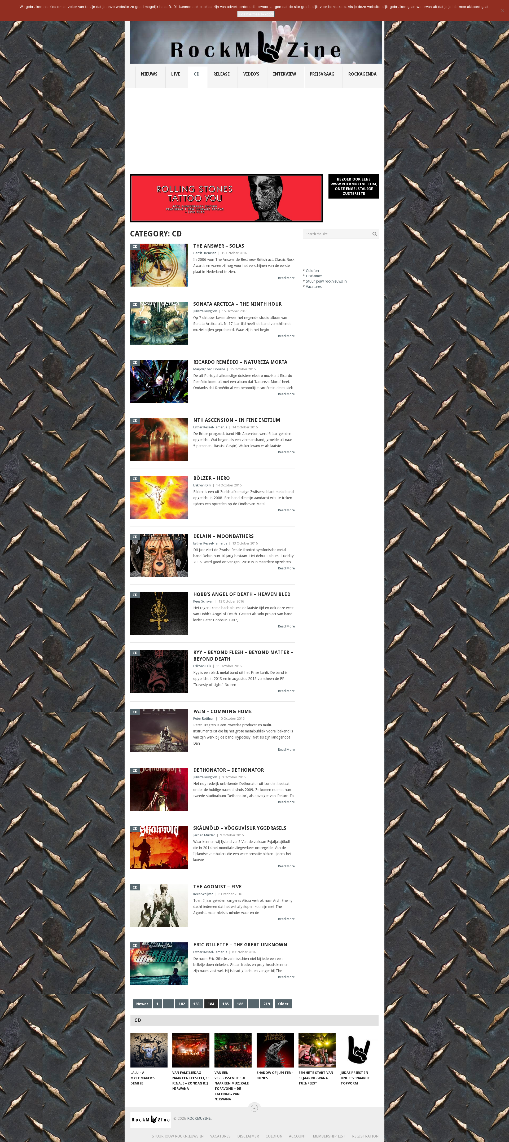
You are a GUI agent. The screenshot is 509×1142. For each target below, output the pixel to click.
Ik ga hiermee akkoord (256, 14)
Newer (142, 1004)
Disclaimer (314, 276)
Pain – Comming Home (222, 711)
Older (283, 1004)
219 (267, 1004)
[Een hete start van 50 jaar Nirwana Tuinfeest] (317, 1050)
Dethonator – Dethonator (228, 770)
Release (221, 74)
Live (175, 74)
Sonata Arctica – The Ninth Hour (237, 304)
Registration (365, 1136)
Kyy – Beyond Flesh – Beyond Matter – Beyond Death (243, 655)
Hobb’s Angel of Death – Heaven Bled (242, 594)
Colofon (312, 271)
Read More (286, 278)
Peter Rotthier (203, 719)
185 (225, 1004)
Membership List (329, 1136)
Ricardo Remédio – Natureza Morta (240, 362)
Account (297, 1136)
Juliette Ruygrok (205, 311)
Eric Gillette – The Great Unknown (240, 944)
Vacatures (314, 286)
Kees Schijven (203, 601)
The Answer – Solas (219, 246)
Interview (284, 74)
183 (196, 1004)
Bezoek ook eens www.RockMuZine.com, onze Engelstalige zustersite (354, 186)
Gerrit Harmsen (204, 253)
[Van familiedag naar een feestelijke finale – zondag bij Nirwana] (190, 1050)
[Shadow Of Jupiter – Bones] (275, 1050)
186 (240, 1004)
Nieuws (149, 74)
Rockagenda (362, 74)
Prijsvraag (322, 74)
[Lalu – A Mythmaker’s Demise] (149, 1050)
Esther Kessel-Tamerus (210, 427)
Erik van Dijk (202, 485)
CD (197, 74)
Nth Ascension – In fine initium (236, 420)
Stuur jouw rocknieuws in (326, 281)
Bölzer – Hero (211, 478)
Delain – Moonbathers (223, 536)
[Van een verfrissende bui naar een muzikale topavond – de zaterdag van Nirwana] (233, 1050)
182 (182, 1004)
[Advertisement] (254, 128)
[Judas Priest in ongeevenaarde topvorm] (359, 1050)
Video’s (251, 74)
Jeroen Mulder (204, 835)
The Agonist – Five (217, 886)
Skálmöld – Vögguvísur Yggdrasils (239, 828)
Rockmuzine (199, 1118)
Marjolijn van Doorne (209, 369)
